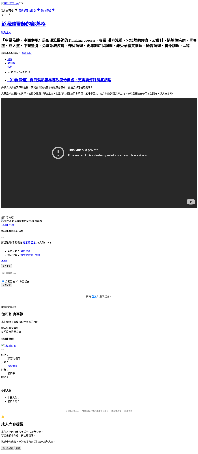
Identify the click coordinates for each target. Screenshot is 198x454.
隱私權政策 (116, 411)
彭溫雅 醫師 (7, 225)
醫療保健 (27, 53)
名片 (9, 67)
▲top (4, 260)
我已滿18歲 (7, 448)
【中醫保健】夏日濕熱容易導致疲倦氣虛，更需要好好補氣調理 (59, 80)
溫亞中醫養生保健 (30, 255)
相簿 (9, 59)
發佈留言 (6, 285)
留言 (33, 242)
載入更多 (6, 266)
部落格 (11, 63)
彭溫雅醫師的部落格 (23, 24)
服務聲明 (128, 411)
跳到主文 (6, 32)
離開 (18, 448)
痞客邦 (26, 242)
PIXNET (75, 411)
